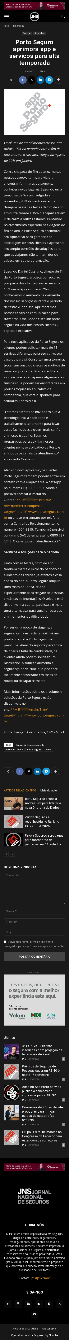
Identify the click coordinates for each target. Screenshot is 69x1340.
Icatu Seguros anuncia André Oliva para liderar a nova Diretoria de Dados (43, 803)
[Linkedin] (40, 80)
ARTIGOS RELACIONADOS (20, 790)
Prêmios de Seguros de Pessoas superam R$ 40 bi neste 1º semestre (41, 1070)
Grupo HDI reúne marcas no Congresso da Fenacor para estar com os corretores (42, 1136)
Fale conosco (49, 1328)
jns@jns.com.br (40, 1278)
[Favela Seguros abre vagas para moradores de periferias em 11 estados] (13, 840)
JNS (24, 1058)
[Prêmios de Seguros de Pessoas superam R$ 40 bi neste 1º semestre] (11, 1071)
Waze (48, 749)
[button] (6, 16)
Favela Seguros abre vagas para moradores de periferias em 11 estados (44, 840)
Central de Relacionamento (30, 744)
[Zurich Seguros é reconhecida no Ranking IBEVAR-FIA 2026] (13, 821)
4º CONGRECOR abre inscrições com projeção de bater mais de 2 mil (42, 1050)
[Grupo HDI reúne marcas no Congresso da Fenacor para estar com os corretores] (11, 1137)
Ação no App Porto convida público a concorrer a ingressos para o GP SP (41, 1091)
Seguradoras (39, 33)
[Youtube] (34, 1314)
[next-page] (12, 854)
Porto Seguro (34, 749)
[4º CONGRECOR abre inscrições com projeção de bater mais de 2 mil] (11, 1051)
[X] (31, 80)
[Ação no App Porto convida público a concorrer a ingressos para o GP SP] (11, 1092)
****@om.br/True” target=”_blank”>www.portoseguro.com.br (34, 715)
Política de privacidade (25, 1328)
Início (7, 25)
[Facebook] (23, 80)
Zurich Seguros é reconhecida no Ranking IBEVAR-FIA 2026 (42, 821)
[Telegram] (49, 80)
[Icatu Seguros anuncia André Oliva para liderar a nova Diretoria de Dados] (13, 803)
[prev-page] (6, 854)
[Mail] (39, 1304)
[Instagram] (18, 1304)
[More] (58, 80)
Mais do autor (49, 790)
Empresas (18, 25)
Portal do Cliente (14, 749)
